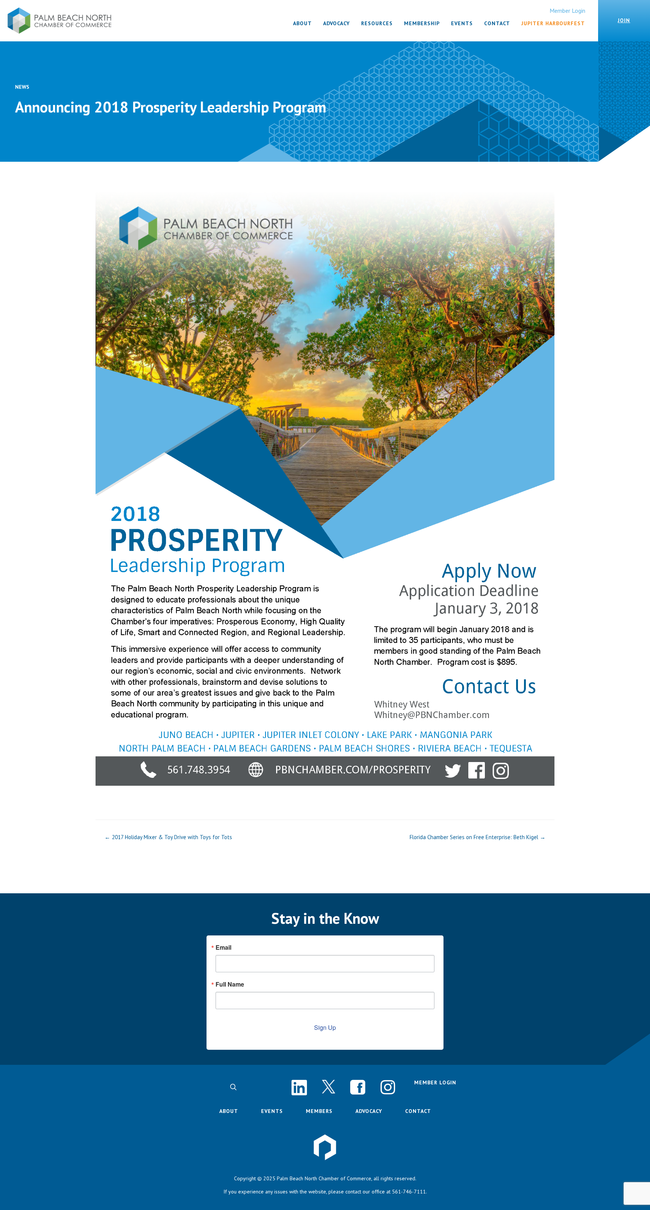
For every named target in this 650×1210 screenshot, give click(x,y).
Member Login (567, 10)
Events (272, 1111)
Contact (418, 1111)
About (228, 1111)
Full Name (230, 984)
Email (223, 947)
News (22, 87)
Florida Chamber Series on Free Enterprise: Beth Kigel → (477, 837)
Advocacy (368, 1111)
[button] (233, 1087)
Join (624, 20)
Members (319, 1111)
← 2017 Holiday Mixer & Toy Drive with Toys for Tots (168, 837)
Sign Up (325, 1027)
